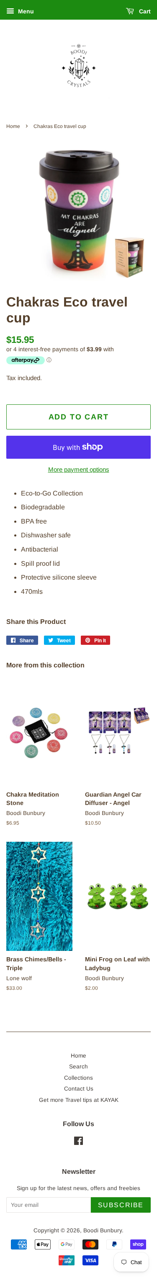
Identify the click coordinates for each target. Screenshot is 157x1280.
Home (13, 126)
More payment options (78, 469)
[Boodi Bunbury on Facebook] (78, 1142)
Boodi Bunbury (102, 1230)
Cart (144, 11)
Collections (78, 1078)
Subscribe (121, 1204)
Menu (25, 11)
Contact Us (78, 1089)
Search (78, 1066)
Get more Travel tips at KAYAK (78, 1100)
